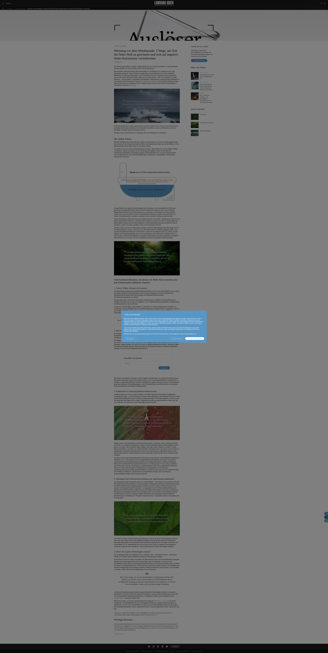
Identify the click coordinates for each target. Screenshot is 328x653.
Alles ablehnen (130, 338)
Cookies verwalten (177, 338)
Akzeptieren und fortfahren (194, 338)
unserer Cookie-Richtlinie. (131, 331)
